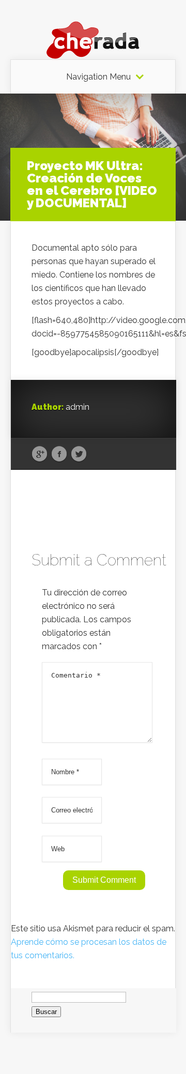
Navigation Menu (98, 77)
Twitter (79, 454)
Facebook (59, 454)
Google (40, 454)
